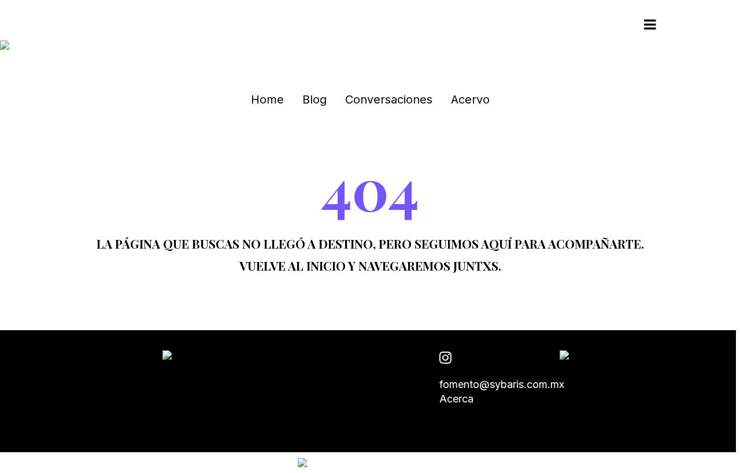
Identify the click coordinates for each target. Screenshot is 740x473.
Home (267, 99)
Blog (314, 99)
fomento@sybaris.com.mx (501, 384)
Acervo (470, 99)
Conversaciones (388, 99)
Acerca (456, 399)
